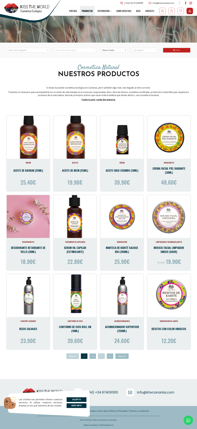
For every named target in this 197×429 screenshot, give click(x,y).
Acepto (76, 399)
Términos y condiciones (139, 411)
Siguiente (122, 356)
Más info (76, 405)
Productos (87, 11)
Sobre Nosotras (123, 11)
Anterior (72, 356)
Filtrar (177, 50)
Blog (138, 11)
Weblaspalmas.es (106, 425)
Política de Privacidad (118, 411)
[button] (28, 50)
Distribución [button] (103, 11)
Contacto (149, 11)
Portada (73, 11)
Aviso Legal (102, 411)
